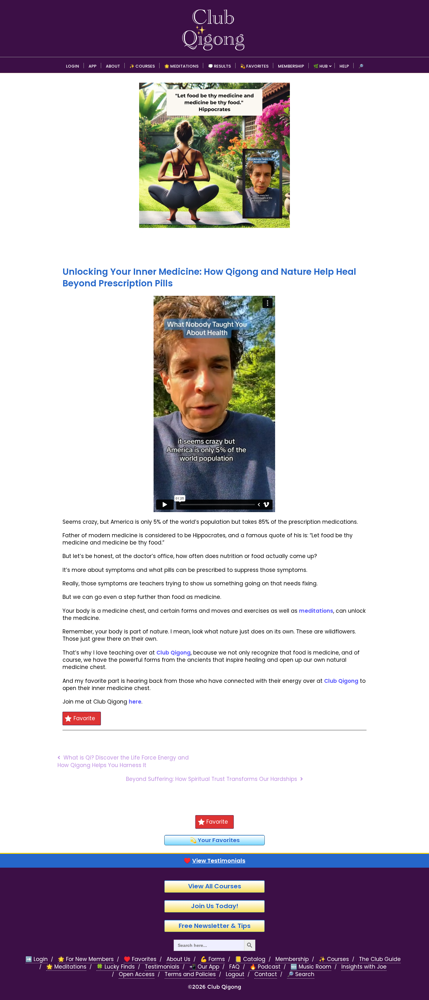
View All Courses (214, 886)
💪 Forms (212, 959)
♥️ (214, 861)
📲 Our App (204, 966)
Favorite (84, 718)
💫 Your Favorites (215, 840)
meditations (316, 611)
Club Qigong (173, 652)
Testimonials (162, 966)
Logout (235, 974)
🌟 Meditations (66, 966)
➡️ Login (36, 959)
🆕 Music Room (311, 966)
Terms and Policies (190, 974)
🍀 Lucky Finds (115, 966)
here (135, 701)
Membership (292, 959)
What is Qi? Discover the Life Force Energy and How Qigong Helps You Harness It (123, 761)
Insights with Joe (364, 966)
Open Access (137, 974)
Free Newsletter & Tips (215, 925)
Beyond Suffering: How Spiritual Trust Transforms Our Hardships (211, 779)
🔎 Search (300, 974)
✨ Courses (334, 959)
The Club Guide (380, 959)
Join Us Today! (214, 906)
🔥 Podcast (265, 966)
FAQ (234, 966)
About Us (178, 959)
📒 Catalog (250, 959)
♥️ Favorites (140, 959)
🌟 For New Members (86, 959)
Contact (265, 974)
